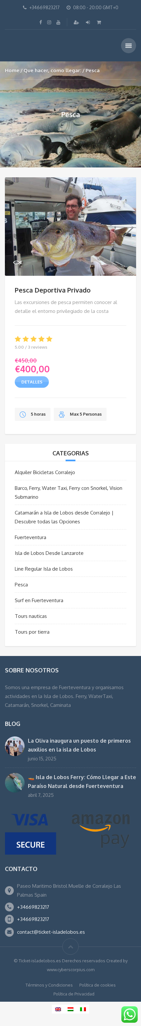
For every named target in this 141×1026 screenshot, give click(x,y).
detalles (31, 381)
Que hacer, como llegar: (52, 70)
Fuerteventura (30, 537)
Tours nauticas (31, 616)
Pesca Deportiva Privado (53, 290)
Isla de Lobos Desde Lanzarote (49, 553)
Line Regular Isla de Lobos (44, 569)
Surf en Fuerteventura (39, 600)
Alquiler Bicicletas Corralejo (45, 472)
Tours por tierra (32, 632)
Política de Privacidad (73, 993)
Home (12, 70)
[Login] (88, 22)
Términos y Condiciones (49, 985)
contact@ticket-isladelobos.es (51, 932)
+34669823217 (33, 907)
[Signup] (77, 22)
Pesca (21, 584)
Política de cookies (97, 985)
